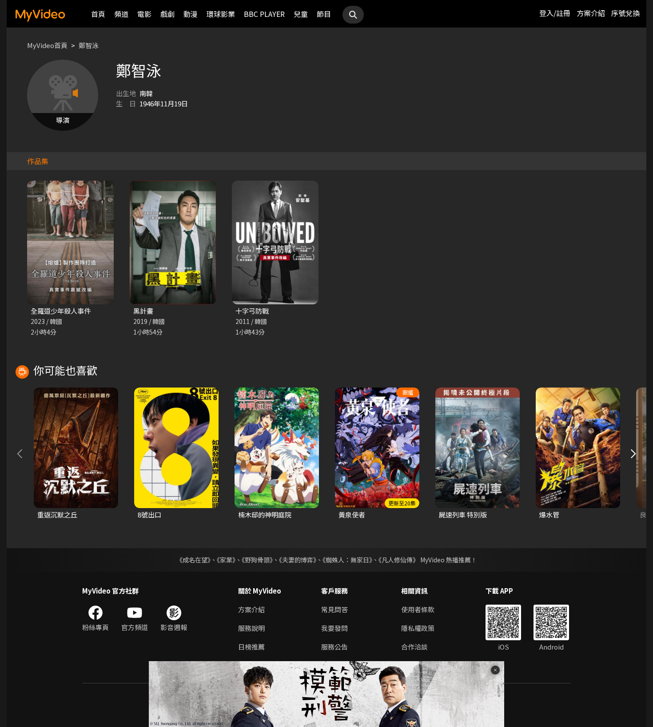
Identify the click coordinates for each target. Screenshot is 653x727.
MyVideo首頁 (47, 45)
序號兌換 (625, 13)
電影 (144, 13)
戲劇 (167, 13)
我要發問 (334, 628)
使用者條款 (417, 609)
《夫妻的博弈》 (297, 559)
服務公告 (334, 646)
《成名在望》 (193, 559)
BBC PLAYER (264, 13)
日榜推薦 (251, 646)
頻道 (121, 13)
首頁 (98, 13)
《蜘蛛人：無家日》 (347, 559)
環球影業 (221, 13)
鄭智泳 (89, 45)
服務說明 (251, 628)
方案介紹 (591, 13)
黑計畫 (143, 310)
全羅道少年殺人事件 (61, 310)
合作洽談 (414, 646)
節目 (324, 13)
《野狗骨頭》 (257, 559)
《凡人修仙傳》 (398, 559)
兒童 (301, 13)
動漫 (190, 13)
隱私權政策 (417, 628)
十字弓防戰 (252, 310)
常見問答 (334, 609)
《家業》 (226, 559)
